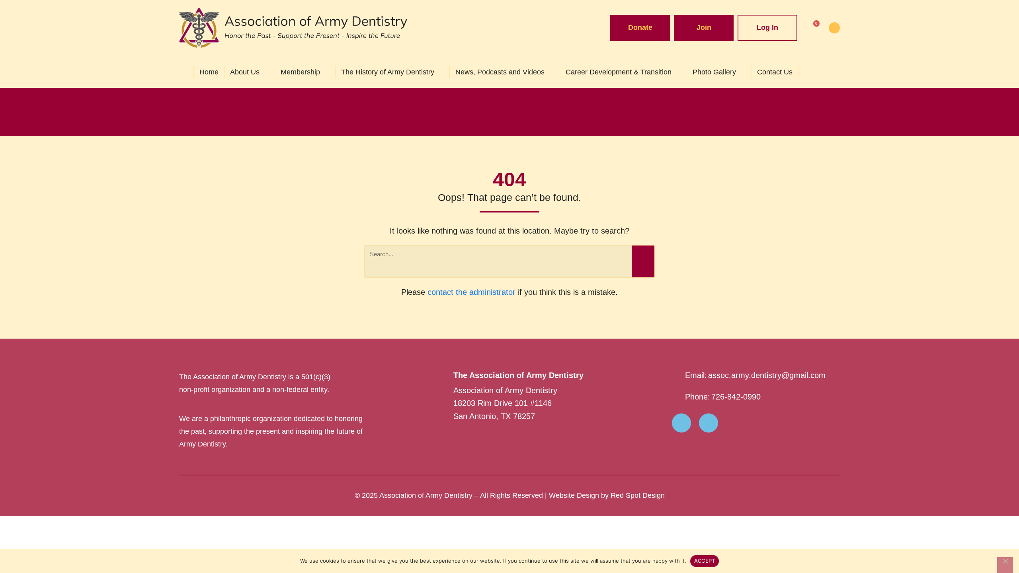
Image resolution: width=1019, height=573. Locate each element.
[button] (832, 72)
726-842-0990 (736, 396)
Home (209, 72)
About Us (245, 72)
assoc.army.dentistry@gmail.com (767, 375)
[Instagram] (708, 423)
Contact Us (775, 72)
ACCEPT (704, 560)
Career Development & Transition (619, 72)
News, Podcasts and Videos (500, 72)
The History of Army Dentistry (387, 72)
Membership (300, 72)
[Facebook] (681, 423)
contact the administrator (471, 292)
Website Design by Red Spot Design (607, 495)
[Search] (643, 261)
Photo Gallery (714, 72)
